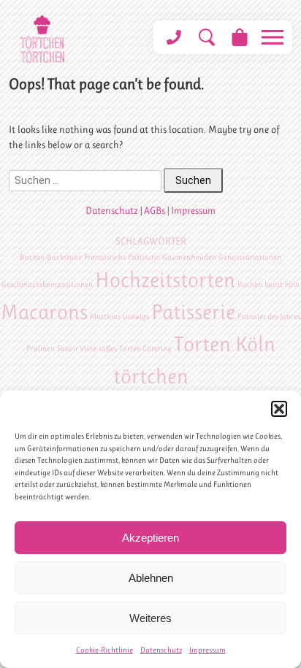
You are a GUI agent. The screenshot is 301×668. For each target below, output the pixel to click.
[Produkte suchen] (206, 37)
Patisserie (193, 311)
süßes (108, 348)
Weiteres (150, 618)
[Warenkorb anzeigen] (239, 37)
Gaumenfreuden (189, 257)
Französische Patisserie (122, 257)
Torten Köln (224, 343)
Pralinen (40, 348)
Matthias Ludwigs (119, 316)
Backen (32, 257)
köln (292, 284)
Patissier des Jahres (268, 316)
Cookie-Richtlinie (104, 650)
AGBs (154, 210)
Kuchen (249, 284)
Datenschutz (161, 650)
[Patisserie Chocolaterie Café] (42, 39)
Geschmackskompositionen (47, 284)
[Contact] (173, 37)
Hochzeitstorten (165, 279)
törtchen (150, 376)
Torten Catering (145, 348)
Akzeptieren (150, 537)
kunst (273, 284)
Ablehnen (151, 578)
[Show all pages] (272, 37)
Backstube (64, 257)
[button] (279, 409)
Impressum (207, 650)
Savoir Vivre (76, 348)
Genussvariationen (249, 257)
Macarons (44, 311)
